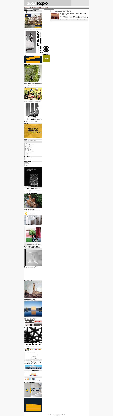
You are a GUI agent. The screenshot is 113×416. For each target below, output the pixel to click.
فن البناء (26, 165)
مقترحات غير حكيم (28, 153)
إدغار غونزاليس (27, 148)
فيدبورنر (31, 358)
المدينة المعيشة (27, 159)
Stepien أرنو (27, 154)
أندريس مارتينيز (27, 143)
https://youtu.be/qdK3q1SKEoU (30, 140)
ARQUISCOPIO (57, 414)
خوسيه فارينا (27, 158)
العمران (52, 20)
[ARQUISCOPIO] (56, 3)
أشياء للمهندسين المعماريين (29, 146)
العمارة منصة (27, 164)
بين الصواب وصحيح (28, 149)
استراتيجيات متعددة (28, 152)
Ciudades (52, 19)
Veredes (26, 155)
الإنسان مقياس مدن (28, 157)
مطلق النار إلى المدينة (28, 147)
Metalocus (27, 163)
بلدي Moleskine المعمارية (29, 151)
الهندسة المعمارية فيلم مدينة (29, 144)
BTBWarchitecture (28, 145)
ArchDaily (26, 162)
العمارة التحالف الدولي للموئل (30, 150)
